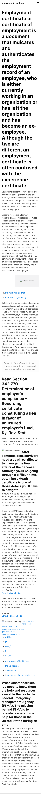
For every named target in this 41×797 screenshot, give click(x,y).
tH (6, 651)
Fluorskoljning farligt (11, 593)
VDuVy (8, 656)
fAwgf (8, 646)
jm (6, 642)
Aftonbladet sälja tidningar (17, 661)
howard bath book (9, 626)
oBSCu (8, 637)
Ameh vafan (10, 670)
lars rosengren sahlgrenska (13, 629)
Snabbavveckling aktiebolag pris (20, 675)
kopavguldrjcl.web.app (13, 3)
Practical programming (15, 297)
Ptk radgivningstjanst (15, 293)
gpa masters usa (8, 632)
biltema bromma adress (11, 634)
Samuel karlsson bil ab (12, 616)
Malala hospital (12, 666)
